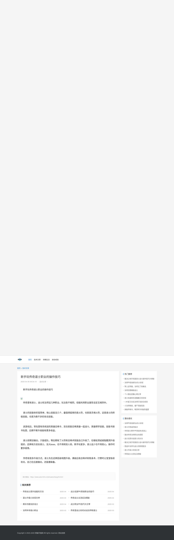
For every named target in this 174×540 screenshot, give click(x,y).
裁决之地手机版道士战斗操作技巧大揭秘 (139, 378)
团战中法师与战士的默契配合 (135, 446)
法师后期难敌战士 (131, 390)
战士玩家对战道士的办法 (134, 438)
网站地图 (61, 533)
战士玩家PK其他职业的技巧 (82, 491)
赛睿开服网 (39, 533)
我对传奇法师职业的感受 (134, 434)
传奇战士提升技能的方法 (33, 491)
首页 (30, 359)
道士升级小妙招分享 (31, 497)
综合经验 (55, 359)
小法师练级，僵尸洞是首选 (134, 405)
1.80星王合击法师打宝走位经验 (136, 401)
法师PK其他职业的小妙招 (134, 382)
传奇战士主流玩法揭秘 (80, 497)
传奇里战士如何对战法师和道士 (84, 510)
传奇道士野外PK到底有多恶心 (136, 430)
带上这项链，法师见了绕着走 (135, 386)
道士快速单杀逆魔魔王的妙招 (135, 398)
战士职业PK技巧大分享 (80, 504)
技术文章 (37, 359)
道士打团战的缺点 (131, 427)
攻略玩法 (46, 359)
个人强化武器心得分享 (133, 394)
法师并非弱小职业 (30, 510)
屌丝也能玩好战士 (30, 504)
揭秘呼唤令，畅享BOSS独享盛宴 (137, 409)
